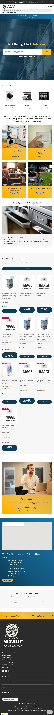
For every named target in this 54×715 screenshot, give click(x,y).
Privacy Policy (21, 703)
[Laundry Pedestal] (9, 96)
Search (47, 52)
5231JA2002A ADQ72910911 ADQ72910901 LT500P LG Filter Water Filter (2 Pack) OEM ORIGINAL (44, 337)
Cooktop (44, 105)
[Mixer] (27, 96)
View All (27, 268)
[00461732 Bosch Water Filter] (9, 369)
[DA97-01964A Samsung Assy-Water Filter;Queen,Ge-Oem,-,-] (9, 415)
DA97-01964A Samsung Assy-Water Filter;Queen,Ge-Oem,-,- (8, 427)
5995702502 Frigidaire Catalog (43, 294)
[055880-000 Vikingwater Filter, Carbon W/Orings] (44, 369)
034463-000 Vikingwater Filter (26, 381)
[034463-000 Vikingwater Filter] (26, 369)
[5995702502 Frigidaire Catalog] (44, 282)
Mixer (27, 105)
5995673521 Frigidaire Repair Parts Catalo (25, 294)
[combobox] (27, 10)
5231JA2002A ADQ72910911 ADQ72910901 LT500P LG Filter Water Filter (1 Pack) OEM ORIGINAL (9, 296)
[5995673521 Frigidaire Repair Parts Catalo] (26, 282)
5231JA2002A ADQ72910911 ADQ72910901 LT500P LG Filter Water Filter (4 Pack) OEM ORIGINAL (26, 337)
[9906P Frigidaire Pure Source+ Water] (9, 324)
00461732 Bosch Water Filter (9, 380)
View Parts (14, 156)
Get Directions (7, 580)
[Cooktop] (44, 96)
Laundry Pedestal (9, 105)
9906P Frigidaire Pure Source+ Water (8, 335)
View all (50, 85)
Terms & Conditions (31, 703)
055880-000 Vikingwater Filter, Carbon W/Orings (43, 381)
